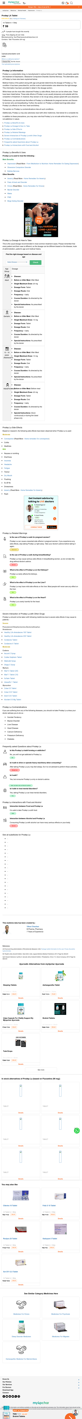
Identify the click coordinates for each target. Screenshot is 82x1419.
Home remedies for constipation (36, 439)
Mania (9, 193)
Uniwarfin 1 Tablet (11, 682)
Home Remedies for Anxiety (34, 179)
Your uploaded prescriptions (11, 64)
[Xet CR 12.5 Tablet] (21, 1262)
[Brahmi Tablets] (60, 1008)
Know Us (6, 1379)
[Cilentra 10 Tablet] (21, 1195)
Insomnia (7, 461)
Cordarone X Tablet (11, 644)
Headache (8, 464)
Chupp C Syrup (9, 665)
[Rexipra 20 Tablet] (21, 1228)
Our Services (7, 1384)
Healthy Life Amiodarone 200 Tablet (17, 636)
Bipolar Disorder (13, 190)
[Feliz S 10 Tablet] (60, 1195)
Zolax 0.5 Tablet (10, 688)
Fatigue (7, 468)
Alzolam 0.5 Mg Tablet (12, 700)
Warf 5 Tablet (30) (11, 671)
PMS (9, 197)
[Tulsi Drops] (21, 1041)
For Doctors (7, 1387)
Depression (11, 164)
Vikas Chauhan (33, 926)
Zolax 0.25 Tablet (10, 692)
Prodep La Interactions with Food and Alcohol (21, 145)
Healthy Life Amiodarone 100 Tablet (17, 632)
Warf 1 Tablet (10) (11, 675)
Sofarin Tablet (9, 678)
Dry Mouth (8, 476)
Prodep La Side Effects (13, 129)
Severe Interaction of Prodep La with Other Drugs (23, 136)
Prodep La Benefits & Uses (14, 123)
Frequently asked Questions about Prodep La (21, 142)
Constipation (9, 439)
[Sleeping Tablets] (21, 975)
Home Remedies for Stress (33, 186)
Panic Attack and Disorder (17, 182)
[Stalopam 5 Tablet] (60, 1228)
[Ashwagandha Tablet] (60, 975)
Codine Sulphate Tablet (13, 657)
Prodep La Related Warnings (15, 132)
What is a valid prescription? (11, 59)
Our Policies (7, 1382)
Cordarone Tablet (10, 640)
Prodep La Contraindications (14, 139)
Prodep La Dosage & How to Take (17, 126)
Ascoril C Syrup (9, 653)
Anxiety (10, 179)
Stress (9, 186)
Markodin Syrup (10, 661)
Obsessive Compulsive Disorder (19, 167)
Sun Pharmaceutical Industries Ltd (26, 37)
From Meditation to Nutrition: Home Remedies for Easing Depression (52, 164)
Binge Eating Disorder (15, 201)
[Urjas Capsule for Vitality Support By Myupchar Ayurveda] (21, 1008)
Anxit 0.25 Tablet (10, 696)
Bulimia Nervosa (13, 171)
